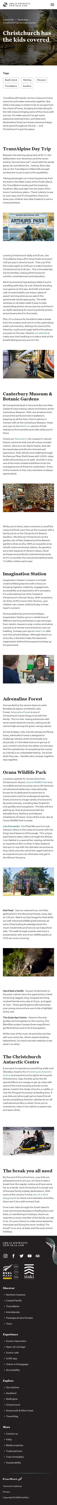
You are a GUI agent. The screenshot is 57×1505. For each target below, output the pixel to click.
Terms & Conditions (12, 1486)
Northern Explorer (16, 1294)
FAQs (9, 1439)
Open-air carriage (15, 1346)
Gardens (27, 86)
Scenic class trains (16, 1341)
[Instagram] (5, 1255)
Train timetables (15, 1456)
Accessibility (13, 1370)
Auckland (11, 1393)
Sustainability (13, 1462)
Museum (41, 80)
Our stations (12, 1387)
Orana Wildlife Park (36, 782)
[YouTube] (29, 1255)
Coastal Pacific (14, 1300)
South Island (11, 80)
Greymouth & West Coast (19, 1410)
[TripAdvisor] (37, 1255)
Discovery (20, 438)
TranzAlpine (11, 86)
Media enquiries (14, 1445)
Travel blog (22, 19)
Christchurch (13, 1404)
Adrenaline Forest (20, 712)
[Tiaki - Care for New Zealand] (29, 1271)
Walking (27, 80)
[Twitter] (21, 1255)
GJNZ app (11, 1358)
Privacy (6, 1492)
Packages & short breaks (19, 1318)
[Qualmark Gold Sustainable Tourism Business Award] (10, 1271)
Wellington (12, 1399)
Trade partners (14, 1451)
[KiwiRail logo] (12, 1479)
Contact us (12, 1433)
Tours (9, 1323)
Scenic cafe (12, 1352)
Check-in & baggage (17, 1364)
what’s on (25, 426)
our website (40, 333)
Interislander (13, 1312)
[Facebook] (13, 1255)
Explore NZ (8, 19)
